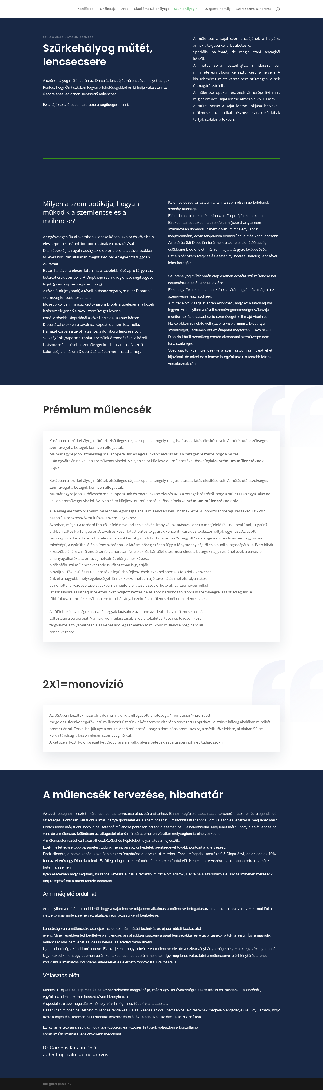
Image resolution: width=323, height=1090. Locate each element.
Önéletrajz (108, 9)
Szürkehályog (184, 9)
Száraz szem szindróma (253, 9)
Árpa (124, 9)
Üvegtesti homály (218, 9)
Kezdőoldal (86, 9)
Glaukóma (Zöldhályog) (151, 9)
